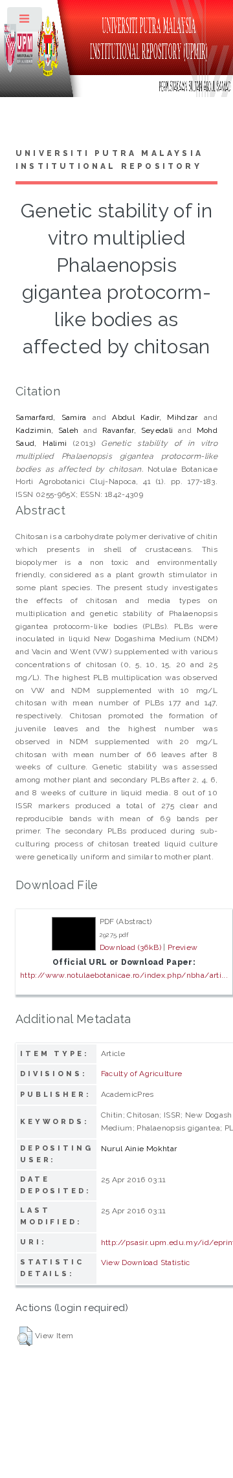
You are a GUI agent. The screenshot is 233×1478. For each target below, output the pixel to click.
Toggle (25, 22)
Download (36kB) (130, 947)
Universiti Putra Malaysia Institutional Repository (109, 160)
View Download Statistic (145, 1262)
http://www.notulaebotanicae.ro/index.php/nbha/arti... (124, 975)
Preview (183, 947)
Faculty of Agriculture (142, 1073)
